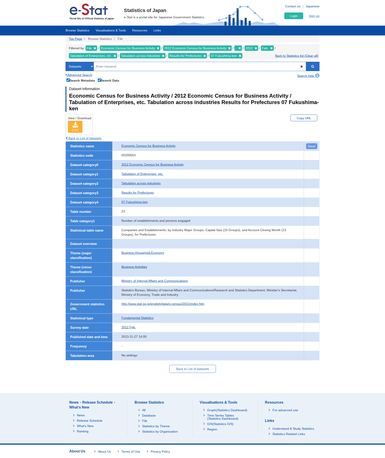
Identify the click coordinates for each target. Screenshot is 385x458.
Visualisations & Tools (111, 30)
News (81, 415)
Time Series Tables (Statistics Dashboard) (222, 417)
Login (294, 16)
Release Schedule (89, 420)
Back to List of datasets (84, 138)
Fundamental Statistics (137, 318)
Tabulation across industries (141, 183)
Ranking (82, 431)
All (143, 410)
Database (149, 415)
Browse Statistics (77, 30)
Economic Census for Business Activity (148, 146)
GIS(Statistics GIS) (220, 423)
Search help (306, 76)
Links (157, 30)
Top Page (75, 39)
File (144, 420)
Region (212, 429)
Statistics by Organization (160, 431)
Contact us (292, 6)
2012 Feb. (128, 327)
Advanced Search (79, 74)
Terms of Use (130, 451)
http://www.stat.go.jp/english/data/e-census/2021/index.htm (162, 304)
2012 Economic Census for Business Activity (152, 164)
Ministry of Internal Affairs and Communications (154, 281)
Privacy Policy (160, 451)
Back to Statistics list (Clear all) (296, 56)
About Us (104, 451)
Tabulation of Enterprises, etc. (142, 174)
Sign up (314, 16)
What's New (85, 425)
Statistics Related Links (288, 433)
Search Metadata (82, 80)
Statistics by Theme (156, 426)
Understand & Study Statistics (293, 428)
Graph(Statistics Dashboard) (227, 410)
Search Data (110, 80)
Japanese (312, 6)
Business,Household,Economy (142, 253)
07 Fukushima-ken (134, 202)
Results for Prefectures (137, 192)
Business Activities (134, 267)
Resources (139, 30)
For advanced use (285, 410)
